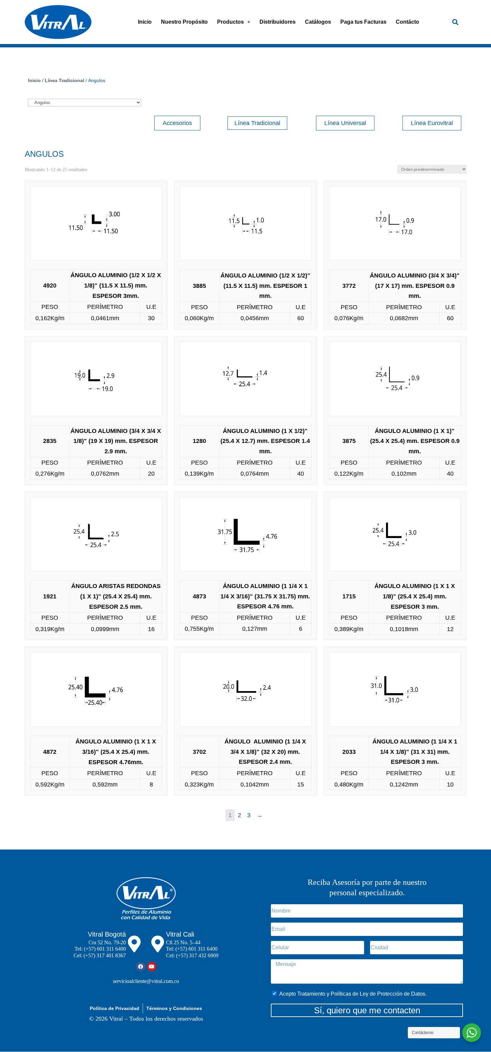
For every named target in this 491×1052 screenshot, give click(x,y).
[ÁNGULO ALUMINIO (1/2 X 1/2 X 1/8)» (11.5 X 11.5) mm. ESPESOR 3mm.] (96, 225)
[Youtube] (151, 966)
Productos (230, 22)
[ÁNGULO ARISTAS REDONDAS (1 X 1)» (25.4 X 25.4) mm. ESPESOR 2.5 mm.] (96, 536)
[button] (177, 123)
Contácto (407, 22)
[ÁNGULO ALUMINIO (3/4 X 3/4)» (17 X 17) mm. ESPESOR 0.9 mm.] (395, 225)
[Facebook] (140, 966)
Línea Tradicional (64, 80)
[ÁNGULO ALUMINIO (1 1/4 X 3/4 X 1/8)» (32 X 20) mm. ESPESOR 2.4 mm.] (245, 691)
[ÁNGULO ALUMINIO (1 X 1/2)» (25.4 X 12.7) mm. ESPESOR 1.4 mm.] (245, 380)
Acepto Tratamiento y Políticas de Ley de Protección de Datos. (353, 994)
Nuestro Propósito (184, 22)
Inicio (145, 22)
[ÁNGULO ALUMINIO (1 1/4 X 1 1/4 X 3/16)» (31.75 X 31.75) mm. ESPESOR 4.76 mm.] (245, 535)
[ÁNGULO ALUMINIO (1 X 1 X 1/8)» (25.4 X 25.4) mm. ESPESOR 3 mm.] (395, 536)
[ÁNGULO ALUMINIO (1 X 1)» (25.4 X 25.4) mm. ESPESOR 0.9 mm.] (395, 380)
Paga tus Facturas (363, 22)
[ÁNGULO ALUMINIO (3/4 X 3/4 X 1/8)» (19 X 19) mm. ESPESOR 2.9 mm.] (96, 380)
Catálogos (318, 22)
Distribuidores (278, 22)
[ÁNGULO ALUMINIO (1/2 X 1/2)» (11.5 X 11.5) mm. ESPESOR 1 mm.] (245, 225)
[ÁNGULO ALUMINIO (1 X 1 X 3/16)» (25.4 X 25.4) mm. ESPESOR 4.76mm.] (96, 691)
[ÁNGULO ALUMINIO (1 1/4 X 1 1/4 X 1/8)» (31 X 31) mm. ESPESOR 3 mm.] (395, 691)
